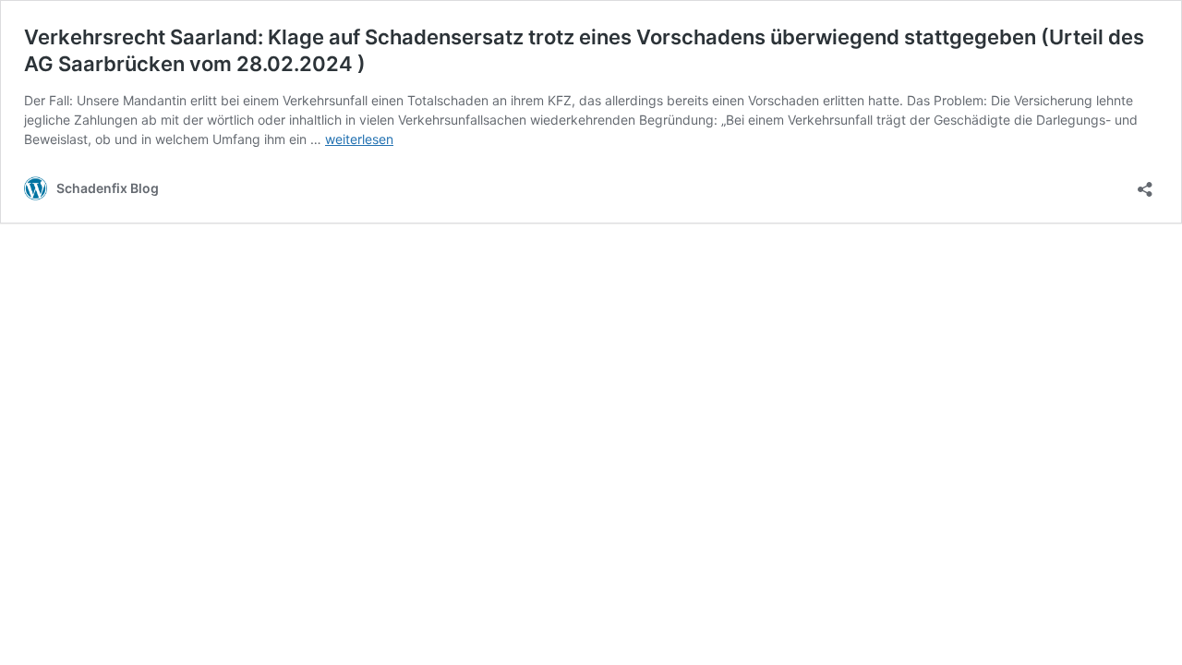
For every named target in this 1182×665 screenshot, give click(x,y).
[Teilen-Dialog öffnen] (1145, 183)
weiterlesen (359, 139)
